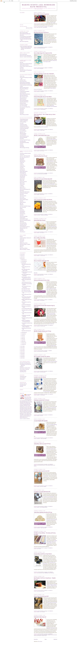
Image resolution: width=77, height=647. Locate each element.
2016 (22, 258)
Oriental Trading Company (24, 199)
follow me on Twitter (29, 27)
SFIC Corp (21, 203)
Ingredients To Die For (23, 181)
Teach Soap (21, 113)
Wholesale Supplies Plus (23, 227)
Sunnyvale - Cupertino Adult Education (26, 56)
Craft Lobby (22, 167)
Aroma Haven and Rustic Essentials (25, 153)
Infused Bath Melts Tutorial (39, 220)
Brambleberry (22, 159)
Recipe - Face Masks (40, 300)
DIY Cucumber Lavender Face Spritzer (42, 356)
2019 (22, 254)
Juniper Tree (22, 241)
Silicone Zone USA (23, 207)
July (22, 335)
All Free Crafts (22, 76)
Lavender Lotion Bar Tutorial (40, 377)
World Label (22, 230)
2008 (22, 356)
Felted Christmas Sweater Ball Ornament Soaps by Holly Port (44, 306)
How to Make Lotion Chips (39, 237)
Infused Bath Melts (54, 226)
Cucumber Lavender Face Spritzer (52, 361)
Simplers (21, 208)
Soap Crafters (22, 209)
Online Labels (22, 197)
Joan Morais (22, 67)
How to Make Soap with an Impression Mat (43, 53)
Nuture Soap (22, 194)
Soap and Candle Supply (23, 216)
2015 (22, 346)
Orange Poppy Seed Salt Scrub (52, 602)
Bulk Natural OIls (22, 161)
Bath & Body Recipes (23, 81)
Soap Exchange (22, 212)
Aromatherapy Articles (23, 124)
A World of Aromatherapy (24, 120)
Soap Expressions (22, 213)
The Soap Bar (22, 146)
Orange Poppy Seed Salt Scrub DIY (41, 596)
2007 (22, 357)
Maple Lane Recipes (23, 99)
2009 (22, 354)
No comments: (50, 26)
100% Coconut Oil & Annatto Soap (50, 205)
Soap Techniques (40, 68)
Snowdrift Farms (22, 108)
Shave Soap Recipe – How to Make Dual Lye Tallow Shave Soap (44, 115)
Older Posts (55, 639)
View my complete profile (25, 418)
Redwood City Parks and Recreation (25, 55)
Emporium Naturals (23, 172)
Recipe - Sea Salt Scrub (41, 486)
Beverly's (21, 236)
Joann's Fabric (22, 240)
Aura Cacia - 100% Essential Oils (25, 155)
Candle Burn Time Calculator (24, 127)
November (23, 261)
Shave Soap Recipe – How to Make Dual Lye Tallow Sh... (26, 278)
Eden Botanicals (22, 170)
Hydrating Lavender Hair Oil (51, 407)
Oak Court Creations (23, 195)
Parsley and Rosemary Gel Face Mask (41, 280)
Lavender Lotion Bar (46, 391)
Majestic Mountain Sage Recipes (25, 93)
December (23, 259)
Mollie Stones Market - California (25, 244)
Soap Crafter (28, 394)
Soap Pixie (21, 143)
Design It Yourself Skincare (24, 88)
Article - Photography (41, 109)
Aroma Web (21, 123)
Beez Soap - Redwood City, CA (24, 157)
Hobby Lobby (22, 180)
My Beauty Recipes (23, 103)
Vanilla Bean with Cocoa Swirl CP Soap (42, 443)
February (23, 342)
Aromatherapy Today (23, 376)
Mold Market (22, 190)
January (23, 344)
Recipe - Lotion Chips (41, 255)
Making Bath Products (23, 97)
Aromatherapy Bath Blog (24, 125)
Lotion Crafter (22, 186)
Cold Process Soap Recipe (42, 351)
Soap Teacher (22, 112)
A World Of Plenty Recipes (24, 119)
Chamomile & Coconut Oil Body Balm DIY (43, 179)
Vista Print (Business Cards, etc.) (25, 226)
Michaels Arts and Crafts (23, 242)
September (23, 332)
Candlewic (21, 163)
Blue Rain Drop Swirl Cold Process (41, 32)
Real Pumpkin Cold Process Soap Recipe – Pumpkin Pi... (27, 326)
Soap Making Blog (23, 141)
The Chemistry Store (23, 222)
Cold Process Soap (40, 591)
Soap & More (22, 109)
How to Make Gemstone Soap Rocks (41, 14)
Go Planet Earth (22, 177)
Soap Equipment (22, 211)
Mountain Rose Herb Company (24, 191)
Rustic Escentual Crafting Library (25, 106)
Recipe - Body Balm (40, 194)
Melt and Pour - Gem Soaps (42, 27)
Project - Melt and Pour (41, 438)
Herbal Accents (22, 178)
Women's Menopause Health (24, 114)
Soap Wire (21, 386)
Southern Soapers (22, 217)
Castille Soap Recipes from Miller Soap (26, 84)
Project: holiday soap (42, 635)
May (23, 338)
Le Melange (22, 185)
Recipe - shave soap (40, 130)
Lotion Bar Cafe (51, 323)
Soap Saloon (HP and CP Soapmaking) (26, 70)
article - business (40, 91)
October (23, 262)
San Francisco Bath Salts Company (25, 206)
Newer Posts (36, 639)
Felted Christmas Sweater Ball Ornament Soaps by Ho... (26, 297)
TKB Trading (22, 221)
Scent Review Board (23, 370)
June (23, 336)
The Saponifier (22, 379)
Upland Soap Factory (23, 225)
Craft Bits (21, 86)
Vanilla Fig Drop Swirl (50, 161)
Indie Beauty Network (23, 383)
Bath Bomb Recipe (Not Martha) (25, 82)
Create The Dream (22, 377)
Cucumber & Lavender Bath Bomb (48, 496)
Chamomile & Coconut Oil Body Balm (49, 183)
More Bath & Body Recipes (24, 101)
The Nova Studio (22, 71)
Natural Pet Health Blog (23, 137)
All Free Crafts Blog (23, 121)
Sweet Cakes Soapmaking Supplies (25, 220)
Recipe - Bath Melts (40, 232)
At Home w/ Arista (22, 79)
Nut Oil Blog (22, 138)
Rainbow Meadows (23, 202)
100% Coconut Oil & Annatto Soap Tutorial (43, 199)
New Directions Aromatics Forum (25, 367)
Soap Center (22, 110)
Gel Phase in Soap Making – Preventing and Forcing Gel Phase (45, 533)
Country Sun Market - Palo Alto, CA (25, 237)
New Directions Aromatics (24, 193)
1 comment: (50, 350)
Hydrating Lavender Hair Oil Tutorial (41, 400)
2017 (22, 257)
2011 (22, 352)
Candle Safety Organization (24, 128)
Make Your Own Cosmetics (24, 96)
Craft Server (22, 366)
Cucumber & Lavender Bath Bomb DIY (42, 491)
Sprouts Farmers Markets (23, 248)
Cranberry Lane (22, 168)
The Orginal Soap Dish (23, 224)
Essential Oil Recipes (23, 130)
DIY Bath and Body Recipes (24, 87)
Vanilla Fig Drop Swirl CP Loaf (40, 156)
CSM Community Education (24, 64)
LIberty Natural (22, 184)
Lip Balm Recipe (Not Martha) (24, 91)
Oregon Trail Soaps (23, 198)
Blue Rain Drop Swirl (53, 39)
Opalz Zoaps (22, 68)
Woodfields (21, 229)
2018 (22, 255)
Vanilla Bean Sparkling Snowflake (52, 519)
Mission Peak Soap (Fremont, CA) (25, 189)
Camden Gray (22, 162)
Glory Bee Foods (22, 176)
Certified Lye (22, 164)
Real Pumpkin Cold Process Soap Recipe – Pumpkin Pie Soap (45, 578)
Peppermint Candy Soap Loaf (40, 617)
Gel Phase (39, 548)
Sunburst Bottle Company (24, 218)
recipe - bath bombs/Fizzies (42, 507)
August (23, 334)
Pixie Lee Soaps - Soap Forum (24, 369)
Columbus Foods (22, 166)
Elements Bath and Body (24, 171)
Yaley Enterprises (22, 231)
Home (46, 639)
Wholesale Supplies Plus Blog (24, 147)
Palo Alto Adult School (23, 54)
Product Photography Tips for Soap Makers (43, 96)
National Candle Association (24, 136)
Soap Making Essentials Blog (24, 142)
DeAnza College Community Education (26, 66)
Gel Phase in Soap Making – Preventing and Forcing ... (26, 321)
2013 (22, 349)
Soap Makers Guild (23, 385)
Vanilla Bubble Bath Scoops (52, 139)
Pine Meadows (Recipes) (23, 104)
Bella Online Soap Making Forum (25, 362)
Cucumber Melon (45, 476)
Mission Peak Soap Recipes (24, 100)
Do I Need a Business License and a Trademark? (44, 73)
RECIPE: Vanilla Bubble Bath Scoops (42, 135)
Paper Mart (21, 200)
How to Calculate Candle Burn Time (41, 260)
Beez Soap (21, 62)
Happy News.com (22, 132)
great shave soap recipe (44, 126)
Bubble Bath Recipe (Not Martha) (25, 83)
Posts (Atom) (40, 641)
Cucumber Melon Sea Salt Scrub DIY (41, 471)
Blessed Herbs (22, 158)
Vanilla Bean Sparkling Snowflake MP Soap (43, 512)
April (23, 339)
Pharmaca (21, 246)
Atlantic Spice (22, 154)
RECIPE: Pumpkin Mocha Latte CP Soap (42, 331)
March (23, 341)
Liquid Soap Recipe (23, 92)
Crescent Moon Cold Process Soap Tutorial (43, 553)
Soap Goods (22, 215)
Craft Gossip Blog (22, 129)
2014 (22, 347)
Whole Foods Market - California (25, 249)
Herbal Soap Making (23, 133)
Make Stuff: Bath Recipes (24, 95)
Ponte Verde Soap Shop (23, 105)
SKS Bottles (22, 204)
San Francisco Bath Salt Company (25, 139)
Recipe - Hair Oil (40, 415)
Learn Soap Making (23, 134)
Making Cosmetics (23, 187)
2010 (22, 353)
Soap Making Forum (23, 371)
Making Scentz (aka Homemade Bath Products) (38, 6)
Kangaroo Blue (22, 182)
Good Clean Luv (22, 90)
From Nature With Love (23, 175)
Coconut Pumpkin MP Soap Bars (41, 420)
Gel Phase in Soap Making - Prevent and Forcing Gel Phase (52, 541)
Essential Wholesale (23, 173)
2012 (22, 350)
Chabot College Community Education (26, 63)
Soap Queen (22, 145)
